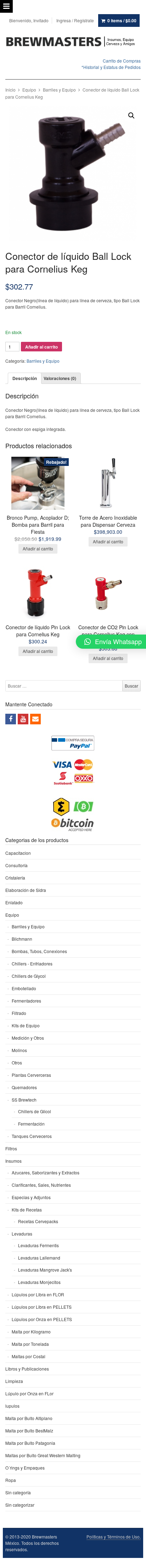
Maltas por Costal (28, 1356)
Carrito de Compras (122, 61)
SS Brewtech (24, 1100)
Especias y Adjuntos (31, 1197)
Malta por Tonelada (30, 1344)
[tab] (24, 378)
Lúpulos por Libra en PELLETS (42, 1307)
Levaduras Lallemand (39, 1258)
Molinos (19, 1050)
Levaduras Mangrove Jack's (45, 1270)
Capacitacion (18, 853)
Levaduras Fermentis (38, 1245)
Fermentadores (26, 1001)
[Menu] (6, 6)
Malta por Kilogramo (31, 1332)
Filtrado (19, 1013)
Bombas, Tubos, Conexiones (39, 951)
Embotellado (24, 988)
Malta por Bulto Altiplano (28, 1418)
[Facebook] (10, 719)
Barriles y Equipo (59, 90)
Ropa (10, 1480)
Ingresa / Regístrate (75, 20)
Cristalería (15, 878)
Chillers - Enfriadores (32, 963)
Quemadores (24, 1087)
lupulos (12, 1406)
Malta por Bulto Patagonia (30, 1443)
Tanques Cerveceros (32, 1136)
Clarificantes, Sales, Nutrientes (41, 1185)
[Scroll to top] (132, 1555)
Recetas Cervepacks (38, 1221)
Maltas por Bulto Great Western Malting (42, 1455)
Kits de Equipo (26, 1025)
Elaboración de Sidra (25, 890)
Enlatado (14, 902)
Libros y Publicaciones (27, 1369)
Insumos (13, 1161)
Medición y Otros (28, 1038)
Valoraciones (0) (60, 378)
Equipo (29, 90)
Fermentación (31, 1124)
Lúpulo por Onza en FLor (29, 1393)
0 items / (121, 20)
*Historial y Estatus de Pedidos (111, 67)
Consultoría (16, 865)
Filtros (11, 1148)
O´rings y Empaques (25, 1468)
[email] (35, 719)
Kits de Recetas (27, 1210)
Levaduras (22, 1234)
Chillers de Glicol (34, 1111)
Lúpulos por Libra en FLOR (38, 1294)
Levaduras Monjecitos (39, 1282)
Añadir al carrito (41, 347)
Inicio (10, 90)
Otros (17, 1062)
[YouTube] (23, 719)
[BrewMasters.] (73, 42)
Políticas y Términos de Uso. (113, 1537)
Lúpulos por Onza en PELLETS (42, 1319)
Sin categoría (18, 1492)
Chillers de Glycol (29, 976)
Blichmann (22, 939)
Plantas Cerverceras (31, 1075)
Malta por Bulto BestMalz (29, 1430)
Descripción (24, 378)
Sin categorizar (19, 1505)
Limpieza (14, 1381)
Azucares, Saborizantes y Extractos (45, 1172)
